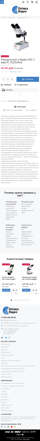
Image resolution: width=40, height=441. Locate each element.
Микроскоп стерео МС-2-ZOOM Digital (29, 278)
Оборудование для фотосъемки (12, 371)
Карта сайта (5, 408)
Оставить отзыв (6, 410)
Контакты (4, 397)
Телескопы (5, 347)
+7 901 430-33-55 (8, 317)
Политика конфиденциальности (12, 386)
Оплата (3, 391)
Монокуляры (5, 352)
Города (3, 402)
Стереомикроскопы (23, 101)
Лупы (3, 358)
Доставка (4, 394)
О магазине (5, 389)
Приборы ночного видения (11, 360)
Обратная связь (6, 405)
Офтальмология (6, 377)
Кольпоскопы (6, 374)
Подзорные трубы (7, 355)
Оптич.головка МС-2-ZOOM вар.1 (9, 278)
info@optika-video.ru (10, 320)
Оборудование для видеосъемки (13, 369)
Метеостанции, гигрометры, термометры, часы (18, 366)
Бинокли (4, 350)
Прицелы (4, 363)
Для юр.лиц (5, 400)
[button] (11, 300)
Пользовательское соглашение (12, 383)
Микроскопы (12, 101)
